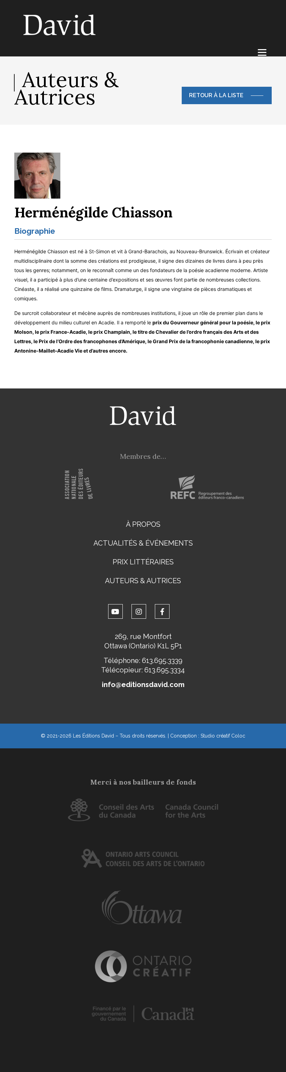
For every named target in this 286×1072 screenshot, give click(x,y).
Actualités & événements (143, 543)
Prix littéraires (143, 562)
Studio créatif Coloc (223, 736)
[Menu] (262, 52)
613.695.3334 (164, 670)
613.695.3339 (162, 660)
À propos (143, 524)
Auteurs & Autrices (143, 581)
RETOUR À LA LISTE (216, 95)
